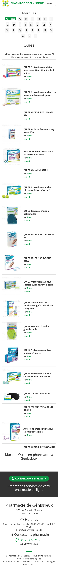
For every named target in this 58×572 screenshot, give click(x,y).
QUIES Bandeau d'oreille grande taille (36, 328)
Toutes (11, 18)
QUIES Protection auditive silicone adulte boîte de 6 (37, 189)
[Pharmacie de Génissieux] (5, 3)
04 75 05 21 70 (30, 540)
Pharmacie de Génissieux (27, 3)
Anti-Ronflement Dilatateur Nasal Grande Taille (38, 153)
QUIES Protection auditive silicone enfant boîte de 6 (37, 375)
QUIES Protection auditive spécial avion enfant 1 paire (38, 283)
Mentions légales (33, 558)
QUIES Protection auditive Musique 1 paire (37, 351)
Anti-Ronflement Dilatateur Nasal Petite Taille (38, 430)
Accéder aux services (29, 478)
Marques (29, 13)
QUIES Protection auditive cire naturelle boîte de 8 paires (39, 94)
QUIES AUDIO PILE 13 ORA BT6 (39, 447)
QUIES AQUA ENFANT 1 (35, 170)
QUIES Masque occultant (36, 393)
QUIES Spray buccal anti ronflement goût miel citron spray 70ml (38, 305)
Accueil (20, 558)
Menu (51, 4)
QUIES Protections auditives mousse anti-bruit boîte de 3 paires (38, 70)
